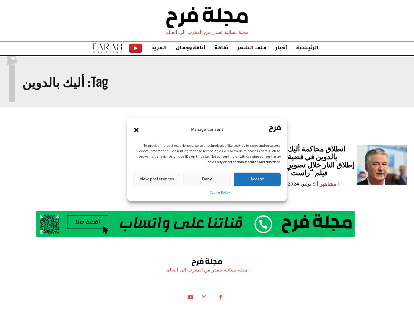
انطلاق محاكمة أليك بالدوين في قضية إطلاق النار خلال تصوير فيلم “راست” (321, 160)
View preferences (157, 179)
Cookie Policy (220, 193)
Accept (257, 179)
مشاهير (328, 183)
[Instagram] (204, 298)
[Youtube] (190, 298)
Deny (207, 179)
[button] (136, 130)
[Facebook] (220, 298)
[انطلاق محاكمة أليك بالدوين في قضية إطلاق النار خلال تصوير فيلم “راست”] (382, 165)
